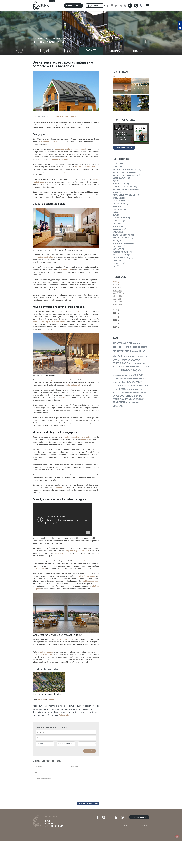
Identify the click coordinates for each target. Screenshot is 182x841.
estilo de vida (132, 382)
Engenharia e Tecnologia (124, 195)
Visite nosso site (73, 5)
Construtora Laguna (122, 187)
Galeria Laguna (120, 204)
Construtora (119, 184)
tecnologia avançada (134, 399)
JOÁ (114, 212)
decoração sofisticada (122, 375)
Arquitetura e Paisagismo (124, 175)
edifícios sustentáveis (122, 378)
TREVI (115, 261)
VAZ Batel (117, 263)
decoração (133, 370)
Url (36, 773)
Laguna (139, 385)
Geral (115, 207)
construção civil (122, 363)
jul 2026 (117, 287)
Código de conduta (54, 826)
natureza (116, 393)
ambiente (136, 343)
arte (133, 352)
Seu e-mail (74, 767)
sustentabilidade (131, 395)
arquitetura (121, 347)
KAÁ (114, 215)
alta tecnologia (122, 343)
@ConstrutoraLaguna (120, 77)
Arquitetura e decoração (124, 170)
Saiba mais (64, 715)
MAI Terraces (119, 229)
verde (129, 402)
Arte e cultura (119, 178)
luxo (121, 389)
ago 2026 (118, 285)
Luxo (115, 224)
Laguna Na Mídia (120, 218)
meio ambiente (137, 390)
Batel (137, 352)
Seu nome (38, 767)
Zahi (114, 266)
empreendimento (139, 378)
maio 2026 (118, 293)
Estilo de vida (119, 201)
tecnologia (119, 399)
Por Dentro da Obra (122, 243)
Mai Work (117, 232)
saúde (116, 396)
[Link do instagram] (122, 86)
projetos (129, 393)
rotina (143, 393)
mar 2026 (118, 299)
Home (47, 821)
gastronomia (118, 385)
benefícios (125, 356)
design (138, 374)
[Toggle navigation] (147, 5)
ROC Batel (117, 249)
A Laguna (49, 823)
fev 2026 (117, 302)
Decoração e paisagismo (124, 189)
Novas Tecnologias (121, 235)
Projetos (117, 246)
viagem (135, 402)
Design (115, 192)
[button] (179, 33)
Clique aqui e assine (124, 148)
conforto (143, 356)
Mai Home (117, 226)
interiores (131, 385)
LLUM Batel (118, 221)
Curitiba (119, 370)
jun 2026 (117, 290)
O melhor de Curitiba (122, 238)
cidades (136, 356)
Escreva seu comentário (43, 779)
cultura (144, 366)
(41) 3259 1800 (96, 5)
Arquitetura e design (66, 117)
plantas (123, 393)
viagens (118, 405)
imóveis (125, 385)
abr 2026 (117, 296)
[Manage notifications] (177, 836)
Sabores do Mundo (121, 252)
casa (131, 356)
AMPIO (115, 167)
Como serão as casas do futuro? (48, 694)
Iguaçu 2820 (118, 209)
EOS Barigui (118, 198)
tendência (119, 402)
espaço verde (117, 382)
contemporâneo (132, 366)
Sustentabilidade (121, 258)
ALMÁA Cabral (119, 164)
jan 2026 (117, 304)
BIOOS (115, 181)
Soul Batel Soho (120, 255)
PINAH (115, 241)
